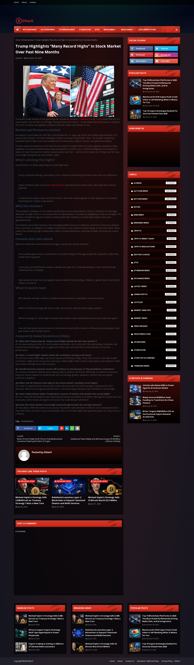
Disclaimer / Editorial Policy (148, 661)
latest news (151, 286)
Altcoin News (151, 191)
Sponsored (151, 342)
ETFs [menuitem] (97, 29)
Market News (151, 318)
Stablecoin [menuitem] (85, 29)
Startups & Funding (151, 358)
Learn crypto (151, 294)
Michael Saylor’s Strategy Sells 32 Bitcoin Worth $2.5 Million (103, 499)
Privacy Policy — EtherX (171, 661)
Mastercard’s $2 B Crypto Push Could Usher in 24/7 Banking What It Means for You (160, 100)
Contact (33, 2)
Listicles (151, 302)
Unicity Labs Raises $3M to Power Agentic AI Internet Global (158, 386)
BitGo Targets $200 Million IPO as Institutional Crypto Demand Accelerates (158, 414)
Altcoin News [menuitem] (48, 29)
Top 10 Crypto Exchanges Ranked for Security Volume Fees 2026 (160, 112)
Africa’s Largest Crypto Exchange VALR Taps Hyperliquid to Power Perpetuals (44, 633)
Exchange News (151, 278)
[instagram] (166, 54)
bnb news (151, 214)
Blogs (151, 207)
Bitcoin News (151, 199)
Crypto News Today (151, 238)
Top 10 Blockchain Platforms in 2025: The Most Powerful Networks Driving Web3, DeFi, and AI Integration (160, 84)
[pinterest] (141, 54)
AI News (151, 183)
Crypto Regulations (151, 246)
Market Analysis (151, 310)
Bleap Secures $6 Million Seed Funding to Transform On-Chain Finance (158, 400)
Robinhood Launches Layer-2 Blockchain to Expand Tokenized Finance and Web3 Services (68, 500)
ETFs (151, 262)
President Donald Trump (91, 119)
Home (16, 2)
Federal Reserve (57, 185)
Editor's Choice (151, 254)
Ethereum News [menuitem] (67, 29)
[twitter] (166, 48)
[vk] (141, 61)
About (24, 2)
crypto (151, 230)
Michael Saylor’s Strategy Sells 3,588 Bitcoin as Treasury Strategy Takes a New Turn (31, 500)
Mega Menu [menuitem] (109, 29)
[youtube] (166, 61)
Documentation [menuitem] (147, 29)
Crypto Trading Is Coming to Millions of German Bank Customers (46, 645)
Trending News (151, 366)
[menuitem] (17, 29)
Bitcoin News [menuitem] (29, 29)
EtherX (20, 58)
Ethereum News (151, 270)
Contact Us (129, 661)
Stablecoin (151, 350)
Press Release (151, 326)
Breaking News (28, 40)
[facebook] (141, 48)
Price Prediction (151, 334)
